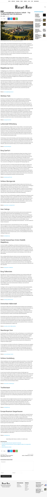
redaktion (3, 16)
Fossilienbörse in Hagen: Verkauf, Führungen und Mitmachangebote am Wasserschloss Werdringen (39, 490)
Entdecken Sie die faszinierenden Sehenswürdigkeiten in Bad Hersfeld (38, 20)
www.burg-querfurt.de (8, 177)
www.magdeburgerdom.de (8, 91)
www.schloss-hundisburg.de (9, 383)
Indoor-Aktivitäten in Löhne (27, 455)
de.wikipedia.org (7, 235)
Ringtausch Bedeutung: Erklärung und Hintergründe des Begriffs (38, 31)
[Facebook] (9, 19)
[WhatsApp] (16, 19)
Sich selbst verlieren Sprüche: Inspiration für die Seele (11, 442)
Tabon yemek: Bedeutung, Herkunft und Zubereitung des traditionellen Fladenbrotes (38, 25)
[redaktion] (1, 16)
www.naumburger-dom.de (8, 354)
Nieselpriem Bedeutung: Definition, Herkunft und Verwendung (37, 16)
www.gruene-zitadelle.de (8, 267)
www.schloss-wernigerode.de (9, 205)
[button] (45, 7)
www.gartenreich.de (7, 119)
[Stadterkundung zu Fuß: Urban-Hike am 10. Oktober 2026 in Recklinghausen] (45, 485)
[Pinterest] (14, 19)
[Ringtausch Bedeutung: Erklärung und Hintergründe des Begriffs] (44, 30)
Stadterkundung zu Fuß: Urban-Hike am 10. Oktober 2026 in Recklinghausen (39, 485)
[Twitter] (11, 19)
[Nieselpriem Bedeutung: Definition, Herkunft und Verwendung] (44, 15)
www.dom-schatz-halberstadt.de (10, 326)
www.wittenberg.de (7, 146)
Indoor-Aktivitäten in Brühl (6, 447)
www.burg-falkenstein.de (8, 299)
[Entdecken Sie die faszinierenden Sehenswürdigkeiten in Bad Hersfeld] (44, 20)
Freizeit (2, 11)
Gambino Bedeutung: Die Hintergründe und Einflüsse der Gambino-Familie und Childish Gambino (38, 36)
